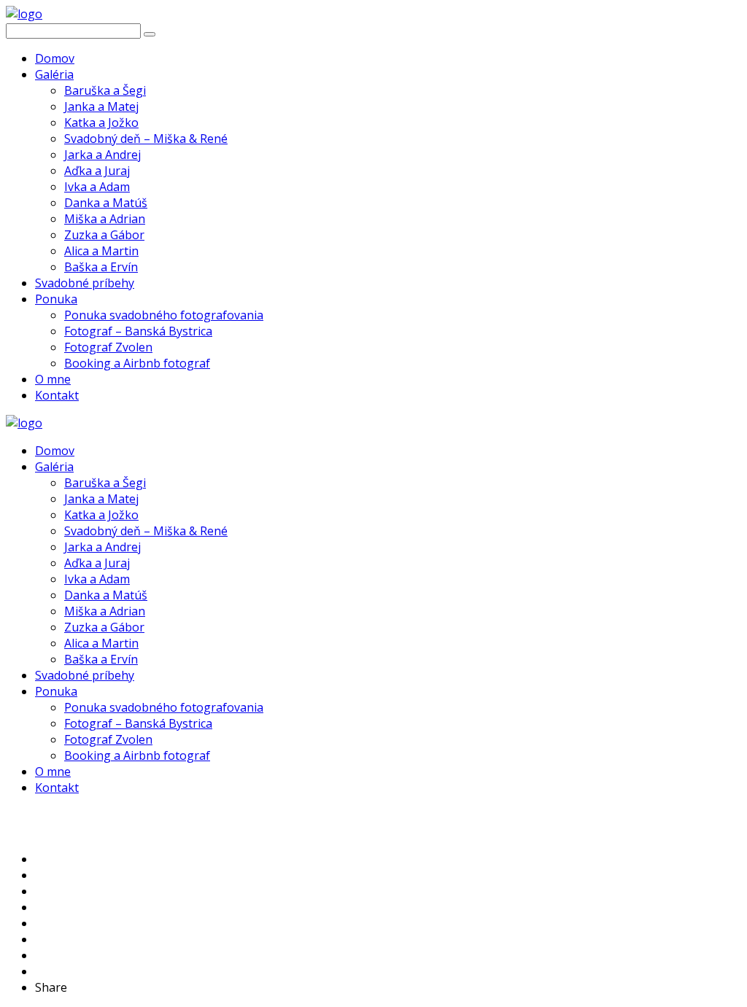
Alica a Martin (101, 251)
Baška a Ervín (101, 267)
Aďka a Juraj (97, 171)
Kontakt (57, 395)
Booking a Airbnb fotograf (137, 363)
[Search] (149, 34)
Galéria (54, 74)
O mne (53, 379)
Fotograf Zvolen (108, 347)
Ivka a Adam (97, 187)
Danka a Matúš (105, 203)
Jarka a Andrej (102, 155)
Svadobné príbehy (84, 283)
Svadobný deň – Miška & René (146, 139)
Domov (54, 58)
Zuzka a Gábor (104, 235)
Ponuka (56, 299)
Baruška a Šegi (105, 90)
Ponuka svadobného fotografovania (163, 315)
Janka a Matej (101, 106)
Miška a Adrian (104, 219)
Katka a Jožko (101, 122)
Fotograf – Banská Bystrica (138, 331)
